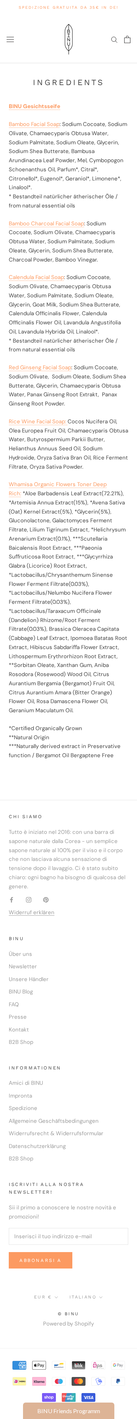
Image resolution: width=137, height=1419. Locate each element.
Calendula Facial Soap (36, 277)
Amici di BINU (26, 1083)
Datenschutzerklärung (37, 1146)
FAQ (14, 1004)
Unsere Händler (29, 979)
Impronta (20, 1095)
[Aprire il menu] (10, 39)
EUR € (43, 1297)
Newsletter (23, 966)
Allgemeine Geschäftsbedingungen (54, 1121)
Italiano (82, 1297)
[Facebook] (11, 899)
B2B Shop (21, 1042)
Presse (18, 1017)
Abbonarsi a (40, 1260)
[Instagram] (28, 899)
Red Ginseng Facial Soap (40, 367)
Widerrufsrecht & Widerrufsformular (56, 1133)
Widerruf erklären (31, 912)
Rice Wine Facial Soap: (38, 421)
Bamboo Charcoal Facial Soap (46, 223)
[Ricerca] (114, 39)
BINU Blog (21, 991)
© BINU (68, 1313)
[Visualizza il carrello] (127, 39)
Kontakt (19, 1029)
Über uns (20, 954)
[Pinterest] (46, 899)
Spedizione (23, 1108)
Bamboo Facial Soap (34, 124)
